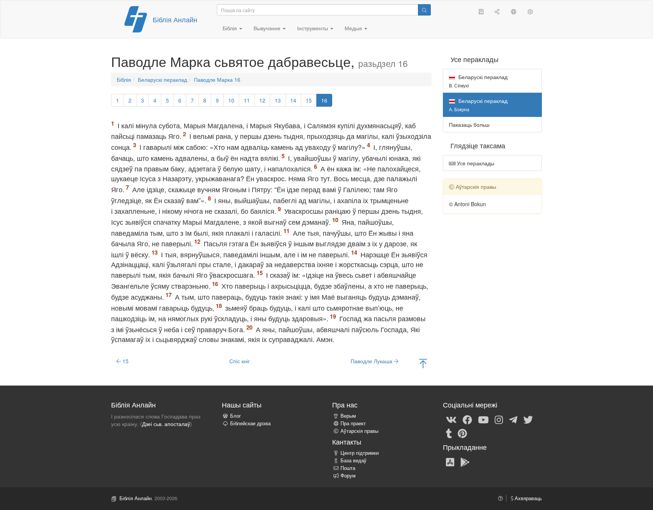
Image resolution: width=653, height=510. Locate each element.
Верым (348, 415)
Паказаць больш (469, 124)
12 (262, 100)
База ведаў (353, 460)
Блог (235, 415)
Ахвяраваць (527, 498)
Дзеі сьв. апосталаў (166, 424)
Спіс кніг (239, 361)
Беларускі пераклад (162, 79)
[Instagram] (499, 419)
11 (247, 100)
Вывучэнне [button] (268, 28)
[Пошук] (424, 10)
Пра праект (353, 423)
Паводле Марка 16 (217, 79)
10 (231, 100)
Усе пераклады (474, 163)
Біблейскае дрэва (250, 423)
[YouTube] (483, 419)
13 (278, 100)
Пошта (347, 468)
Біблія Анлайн (175, 19)
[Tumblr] (449, 433)
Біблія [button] (230, 28)
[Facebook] (467, 419)
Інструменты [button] (313, 28)
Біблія (124, 79)
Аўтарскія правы (359, 431)
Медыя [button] (354, 28)
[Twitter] (528, 419)
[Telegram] (513, 419)
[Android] (465, 461)
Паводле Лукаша (372, 361)
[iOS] (450, 461)
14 (293, 100)
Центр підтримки (359, 452)
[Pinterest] (462, 433)
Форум (348, 475)
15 (309, 100)
